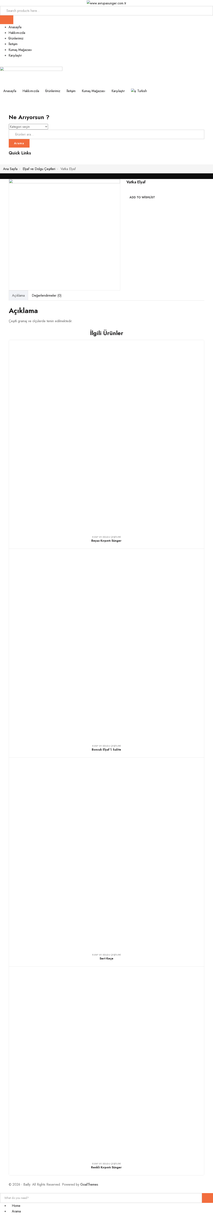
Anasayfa (15, 27)
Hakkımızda (17, 32)
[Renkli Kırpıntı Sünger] (106, 1064)
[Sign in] (1, 161)
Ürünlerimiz (16, 38)
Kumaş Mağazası (20, 49)
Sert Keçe (106, 958)
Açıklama (18, 295)
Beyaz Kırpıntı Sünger (106, 541)
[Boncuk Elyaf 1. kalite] (106, 646)
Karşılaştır (15, 55)
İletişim (13, 44)
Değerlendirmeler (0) (47, 295)
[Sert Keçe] (106, 855)
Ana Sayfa (10, 168)
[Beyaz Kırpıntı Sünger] (106, 437)
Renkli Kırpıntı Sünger (106, 1167)
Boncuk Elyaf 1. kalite (106, 749)
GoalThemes (89, 1184)
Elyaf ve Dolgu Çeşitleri (39, 168)
